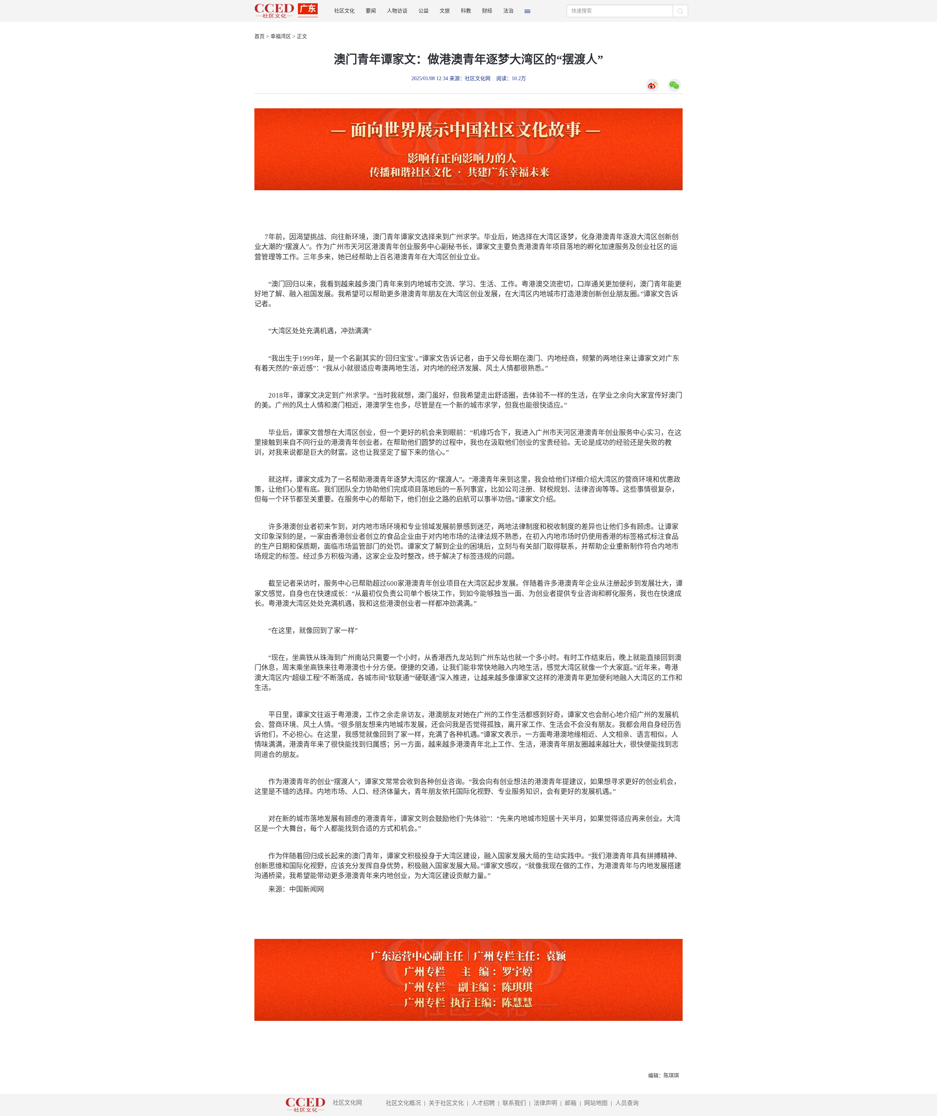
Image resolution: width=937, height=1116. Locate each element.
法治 (508, 11)
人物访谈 (397, 11)
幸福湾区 (280, 36)
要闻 (371, 11)
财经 (487, 11)
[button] (527, 11)
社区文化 (344, 11)
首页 (259, 36)
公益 (423, 11)
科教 (466, 11)
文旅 (445, 11)
